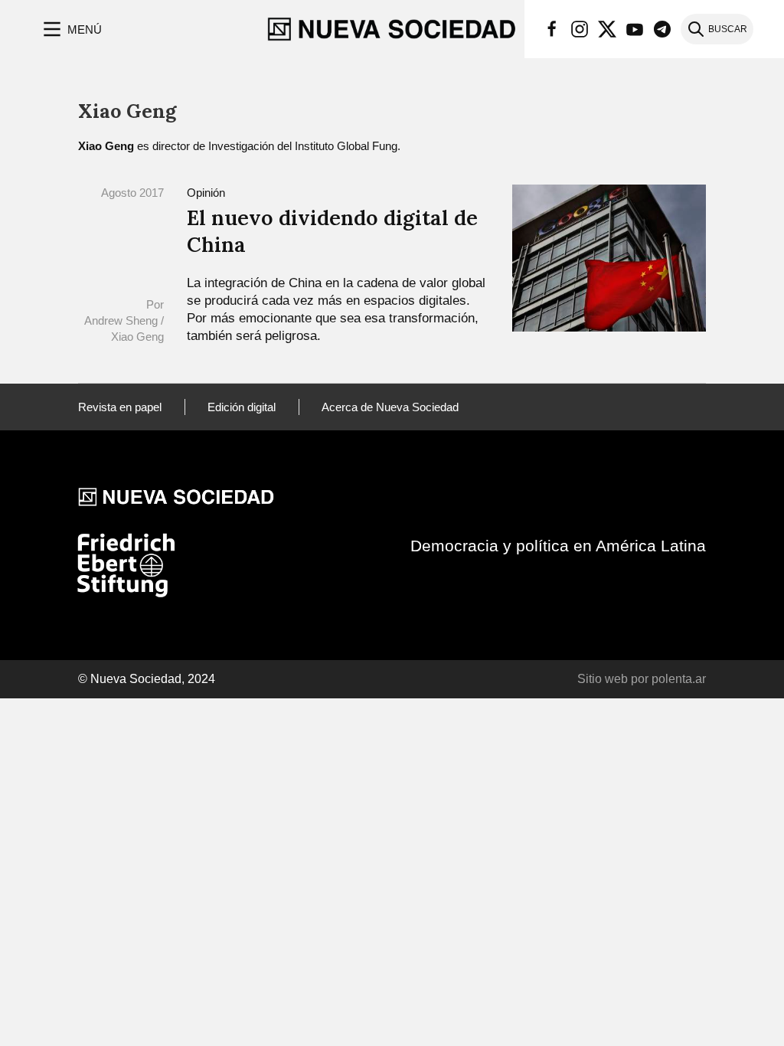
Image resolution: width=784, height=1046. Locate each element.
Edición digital (241, 406)
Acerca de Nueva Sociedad (390, 406)
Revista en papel (120, 406)
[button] (71, 29)
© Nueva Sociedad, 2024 (146, 678)
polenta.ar (679, 678)
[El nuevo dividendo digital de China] (609, 256)
